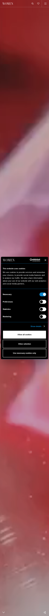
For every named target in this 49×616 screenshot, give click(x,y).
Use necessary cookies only (24, 353)
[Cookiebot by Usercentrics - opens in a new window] (30, 260)
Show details (36, 326)
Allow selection (24, 344)
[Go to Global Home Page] (7, 3)
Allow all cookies (24, 335)
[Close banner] (45, 260)
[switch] (42, 302)
